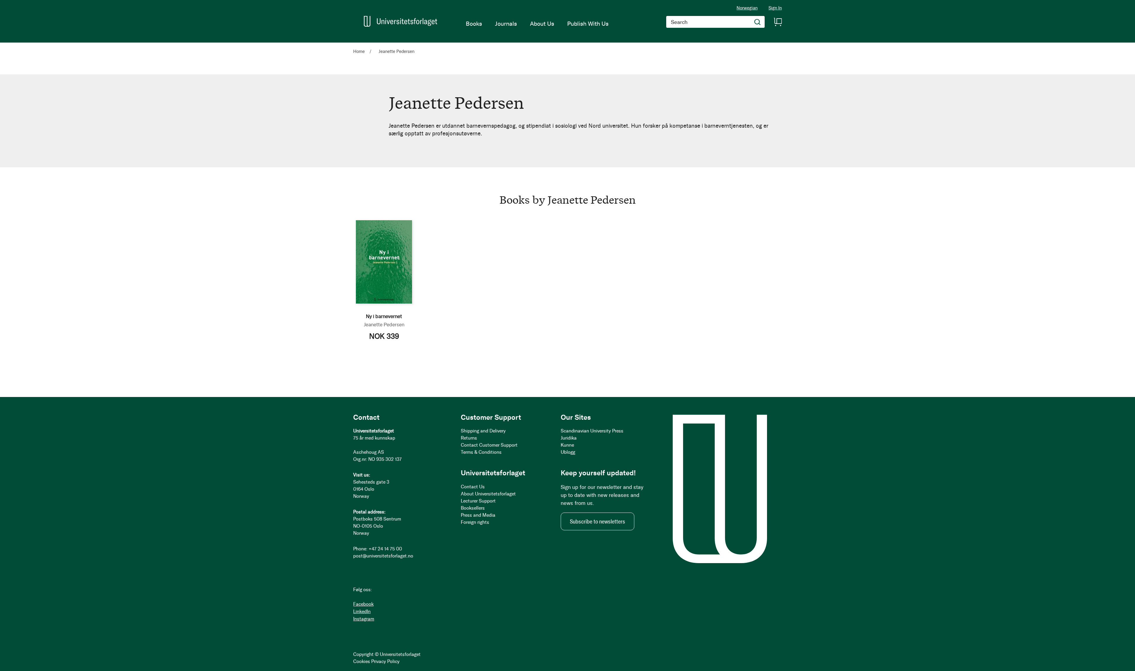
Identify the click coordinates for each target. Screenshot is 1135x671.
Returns (469, 438)
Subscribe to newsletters (597, 521)
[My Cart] (778, 22)
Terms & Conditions (481, 452)
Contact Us (473, 487)
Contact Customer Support (489, 445)
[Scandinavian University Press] (400, 21)
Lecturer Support (478, 501)
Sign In (775, 8)
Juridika (569, 438)
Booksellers (473, 508)
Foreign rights (475, 522)
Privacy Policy (385, 661)
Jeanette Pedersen (384, 325)
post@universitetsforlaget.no (383, 556)
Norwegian (747, 8)
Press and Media (478, 515)
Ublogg (568, 452)
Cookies (361, 661)
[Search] (757, 22)
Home (359, 51)
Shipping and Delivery (483, 431)
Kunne (567, 445)
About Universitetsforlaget (488, 494)
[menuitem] (474, 23)
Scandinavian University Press (592, 431)
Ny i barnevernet (384, 316)
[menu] (537, 23)
